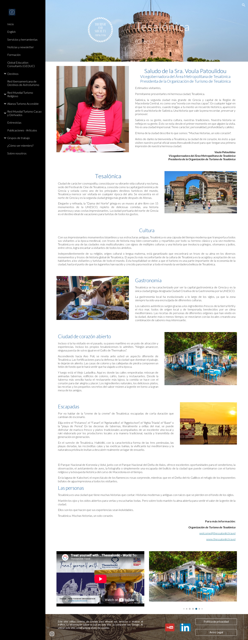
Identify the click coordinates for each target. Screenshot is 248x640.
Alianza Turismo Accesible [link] (23, 103)
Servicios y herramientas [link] (22, 39)
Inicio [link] (10, 24)
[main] (178, 30)
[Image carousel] (193, 580)
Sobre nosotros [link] (17, 153)
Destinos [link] (13, 73)
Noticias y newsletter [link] (20, 47)
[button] (243, 5)
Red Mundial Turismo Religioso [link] (20, 94)
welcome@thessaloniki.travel (217, 533)
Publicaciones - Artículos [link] (22, 130)
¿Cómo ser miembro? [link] (20, 145)
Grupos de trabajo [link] (18, 138)
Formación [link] (14, 54)
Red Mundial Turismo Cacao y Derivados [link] (24, 113)
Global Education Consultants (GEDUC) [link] (21, 64)
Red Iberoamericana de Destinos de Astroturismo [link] (23, 83)
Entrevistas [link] (14, 122)
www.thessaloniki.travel (220, 539)
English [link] (11, 31)
